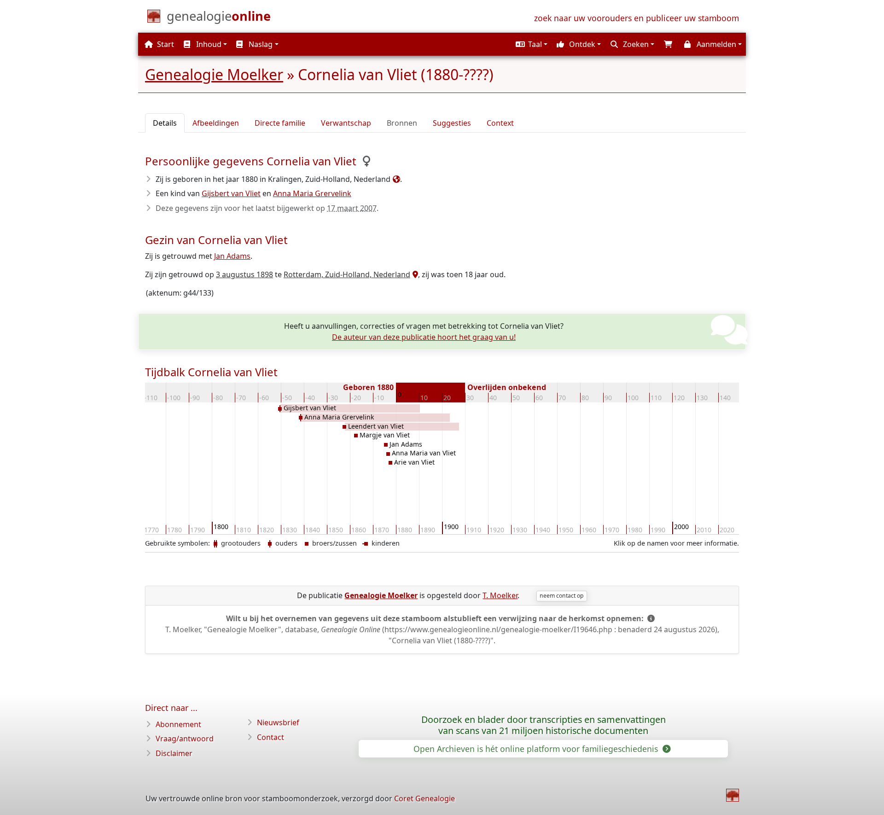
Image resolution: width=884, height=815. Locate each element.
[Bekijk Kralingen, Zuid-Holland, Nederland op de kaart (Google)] (395, 179)
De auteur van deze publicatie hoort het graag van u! (424, 337)
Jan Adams (232, 256)
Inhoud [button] (207, 44)
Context (500, 123)
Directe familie (280, 123)
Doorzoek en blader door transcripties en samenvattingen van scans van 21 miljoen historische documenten (543, 725)
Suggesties (452, 123)
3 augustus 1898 (244, 274)
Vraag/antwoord (185, 739)
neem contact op (561, 596)
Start (164, 44)
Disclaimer (174, 753)
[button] (530, 44)
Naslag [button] (260, 44)
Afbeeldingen (215, 123)
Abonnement (178, 724)
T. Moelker (500, 595)
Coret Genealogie (424, 798)
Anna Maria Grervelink (312, 193)
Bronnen (402, 123)
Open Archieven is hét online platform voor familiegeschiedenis (536, 748)
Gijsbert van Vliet (231, 193)
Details (165, 123)
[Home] (732, 795)
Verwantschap (346, 123)
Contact (270, 737)
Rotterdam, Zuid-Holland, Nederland (347, 274)
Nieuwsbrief (278, 722)
